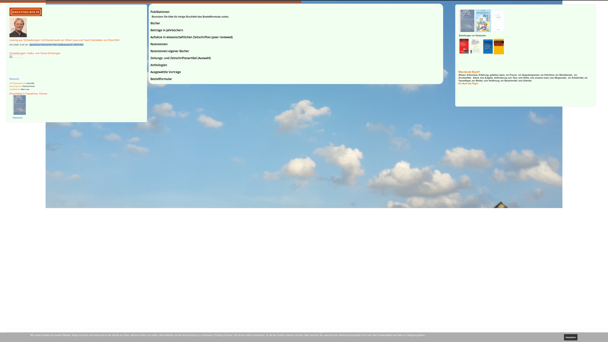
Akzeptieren (571, 337)
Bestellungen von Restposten (472, 35)
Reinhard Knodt (29, 86)
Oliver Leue (25, 89)
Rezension (14, 78)
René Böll (30, 83)
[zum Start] (26, 11)
